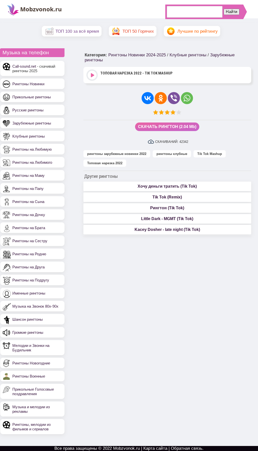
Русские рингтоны (28, 110)
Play (92, 75)
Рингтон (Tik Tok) (167, 208)
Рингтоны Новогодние (31, 363)
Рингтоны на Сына (28, 201)
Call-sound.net (24, 66)
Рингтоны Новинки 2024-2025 (137, 55)
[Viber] (174, 98)
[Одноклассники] (161, 98)
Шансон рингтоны (27, 319)
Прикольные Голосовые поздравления (33, 391)
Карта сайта (155, 448)
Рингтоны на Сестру (29, 241)
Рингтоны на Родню (29, 254)
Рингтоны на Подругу (30, 280)
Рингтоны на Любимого (32, 162)
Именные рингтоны (28, 293)
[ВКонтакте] (148, 98)
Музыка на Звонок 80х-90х (35, 306)
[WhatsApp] (187, 98)
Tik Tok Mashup (209, 154)
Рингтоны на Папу (28, 188)
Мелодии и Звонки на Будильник (30, 347)
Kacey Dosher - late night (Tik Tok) (167, 229)
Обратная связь (186, 448)
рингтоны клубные (171, 154)
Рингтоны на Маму (28, 175)
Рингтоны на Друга (28, 267)
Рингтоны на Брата (28, 228)
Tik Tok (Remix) (167, 197)
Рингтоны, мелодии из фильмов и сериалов (31, 426)
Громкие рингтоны (27, 332)
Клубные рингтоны (28, 136)
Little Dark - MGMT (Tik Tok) (167, 219)
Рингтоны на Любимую (32, 149)
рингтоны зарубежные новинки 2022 (116, 154)
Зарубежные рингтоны (31, 123)
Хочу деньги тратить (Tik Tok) (167, 186)
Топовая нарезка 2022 (104, 163)
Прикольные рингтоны (31, 97)
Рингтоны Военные (28, 376)
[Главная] (34, 15)
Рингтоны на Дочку (28, 215)
